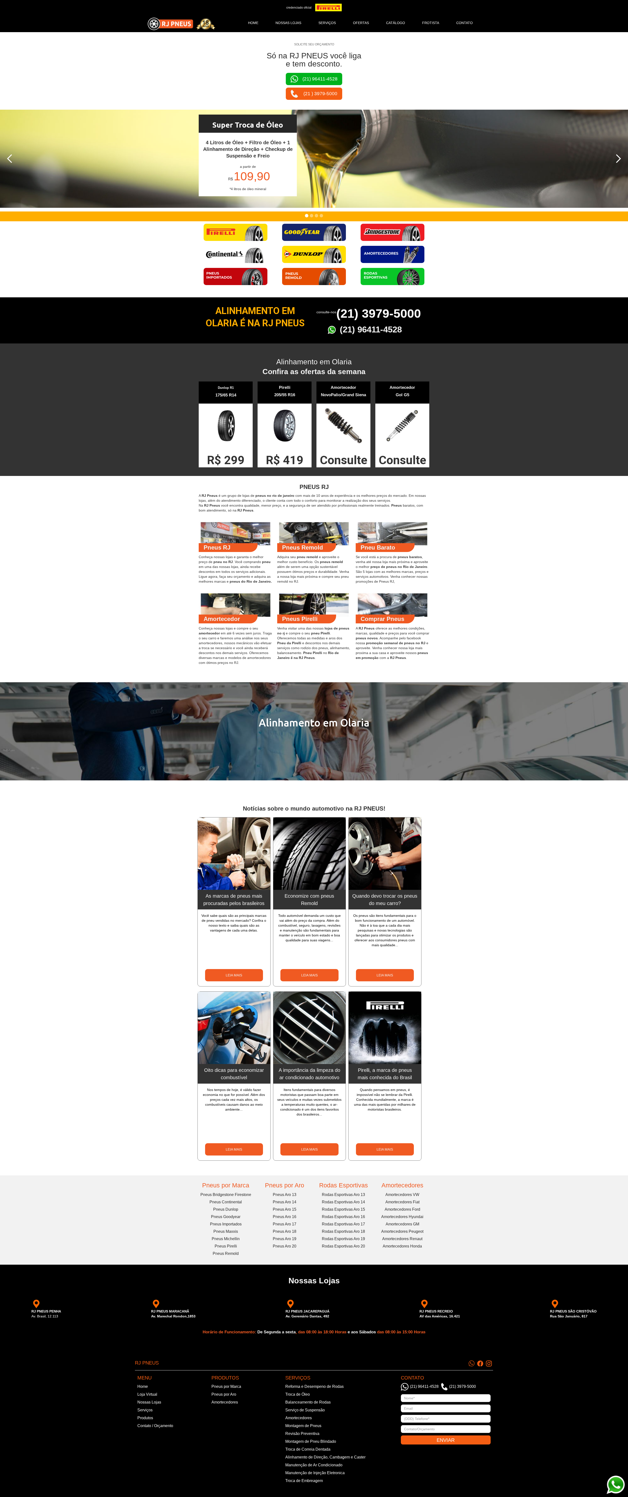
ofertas (361, 23)
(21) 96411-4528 (371, 329)
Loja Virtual (147, 1394)
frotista (430, 23)
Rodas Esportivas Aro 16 (343, 1217)
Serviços (145, 1410)
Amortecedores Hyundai (402, 1217)
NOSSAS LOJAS (288, 23)
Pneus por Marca (225, 1185)
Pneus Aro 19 (284, 1239)
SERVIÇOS (327, 23)
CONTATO (464, 23)
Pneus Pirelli (226, 1246)
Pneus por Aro (284, 1185)
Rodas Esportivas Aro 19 (343, 1239)
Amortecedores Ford (402, 1209)
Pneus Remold (226, 1253)
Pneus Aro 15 (284, 1209)
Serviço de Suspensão (305, 1410)
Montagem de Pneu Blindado (310, 1441)
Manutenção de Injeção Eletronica (315, 1473)
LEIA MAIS (234, 975)
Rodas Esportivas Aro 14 (343, 1202)
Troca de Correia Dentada (307, 1449)
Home (253, 23)
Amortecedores (402, 1185)
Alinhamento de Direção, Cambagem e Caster (325, 1457)
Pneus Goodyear (225, 1217)
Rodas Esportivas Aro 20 (343, 1246)
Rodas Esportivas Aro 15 (343, 1209)
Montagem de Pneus (303, 1426)
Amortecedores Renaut (402, 1239)
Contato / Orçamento (155, 1426)
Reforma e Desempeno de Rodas (314, 1386)
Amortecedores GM (402, 1224)
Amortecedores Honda (402, 1246)
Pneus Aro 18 (284, 1231)
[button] (10, 159)
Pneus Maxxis (225, 1231)
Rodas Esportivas (343, 1185)
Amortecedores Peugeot (402, 1231)
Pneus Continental (225, 1202)
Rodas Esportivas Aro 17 (343, 1224)
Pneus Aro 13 (284, 1195)
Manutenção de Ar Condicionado (313, 1465)
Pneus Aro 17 (284, 1224)
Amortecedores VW (402, 1195)
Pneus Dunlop (225, 1209)
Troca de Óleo (297, 1394)
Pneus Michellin (226, 1239)
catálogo (395, 23)
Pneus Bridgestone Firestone (225, 1195)
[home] (181, 23)
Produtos (145, 1418)
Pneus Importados (226, 1224)
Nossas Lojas (149, 1402)
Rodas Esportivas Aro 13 (343, 1195)
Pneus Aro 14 (284, 1202)
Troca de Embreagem (304, 1481)
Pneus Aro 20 (284, 1246)
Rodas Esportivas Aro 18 (343, 1231)
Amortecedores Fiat (402, 1202)
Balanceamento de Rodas (308, 1402)
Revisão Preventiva (302, 1433)
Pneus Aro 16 (284, 1217)
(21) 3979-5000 (378, 313)
